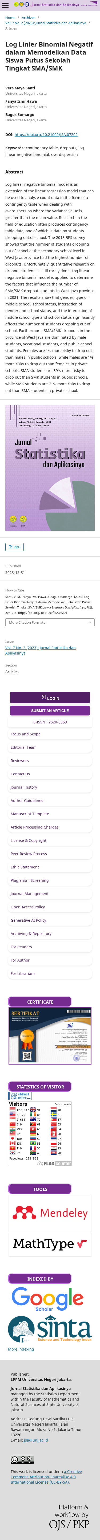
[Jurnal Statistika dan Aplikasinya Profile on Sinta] (50, 1343)
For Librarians (23, 973)
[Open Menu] (5, 5)
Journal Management (30, 893)
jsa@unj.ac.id (36, 1440)
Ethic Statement (25, 867)
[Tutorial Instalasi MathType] (50, 1251)
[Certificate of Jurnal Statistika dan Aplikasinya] (50, 1060)
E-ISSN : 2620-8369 (50, 722)
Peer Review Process (29, 853)
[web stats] (19, 1098)
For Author (20, 960)
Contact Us (20, 773)
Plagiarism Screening (30, 880)
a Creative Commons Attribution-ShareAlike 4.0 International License (46, 1477)
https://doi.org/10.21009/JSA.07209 (46, 134)
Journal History (24, 787)
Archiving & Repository (31, 933)
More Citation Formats (27, 622)
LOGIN (52, 698)
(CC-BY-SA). (59, 1482)
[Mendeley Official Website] (50, 1228)
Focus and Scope (26, 733)
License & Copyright (28, 840)
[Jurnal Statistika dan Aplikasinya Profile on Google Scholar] (47, 1312)
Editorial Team (24, 747)
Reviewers (20, 760)
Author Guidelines (27, 800)
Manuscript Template (30, 813)
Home (10, 17)
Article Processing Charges (35, 827)
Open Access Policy (28, 906)
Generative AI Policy (28, 920)
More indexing (21, 1349)
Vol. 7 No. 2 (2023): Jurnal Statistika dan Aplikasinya (45, 22)
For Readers (21, 946)
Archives (28, 17)
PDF (16, 547)
